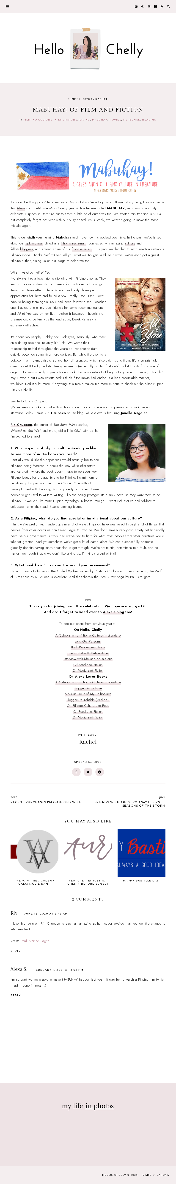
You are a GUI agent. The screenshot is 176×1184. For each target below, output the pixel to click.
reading (149, 119)
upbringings (34, 243)
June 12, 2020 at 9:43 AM (46, 913)
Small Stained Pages (35, 940)
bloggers (26, 249)
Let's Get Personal (88, 641)
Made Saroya (156, 1174)
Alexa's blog (113, 611)
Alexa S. (19, 969)
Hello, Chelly (114, 1174)
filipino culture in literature (50, 119)
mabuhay (99, 119)
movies (115, 119)
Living (85, 119)
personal (131, 119)
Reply (16, 951)
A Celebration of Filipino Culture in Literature (88, 635)
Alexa (21, 208)
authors (130, 243)
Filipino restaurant (74, 243)
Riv (14, 913)
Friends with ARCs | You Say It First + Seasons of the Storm (130, 801)
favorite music (82, 249)
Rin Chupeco (21, 424)
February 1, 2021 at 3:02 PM (58, 969)
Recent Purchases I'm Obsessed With (46, 799)
